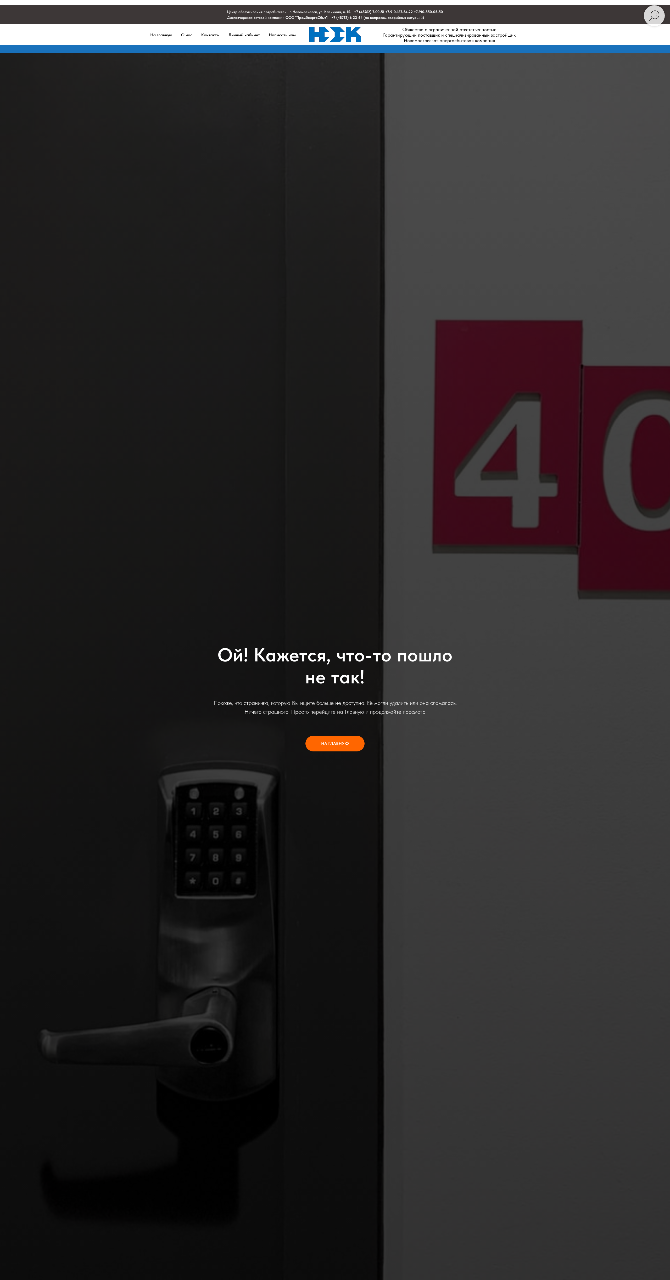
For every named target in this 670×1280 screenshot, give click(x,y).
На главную (161, 34)
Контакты (210, 34)
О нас (186, 34)
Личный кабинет (244, 34)
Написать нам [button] (282, 34)
